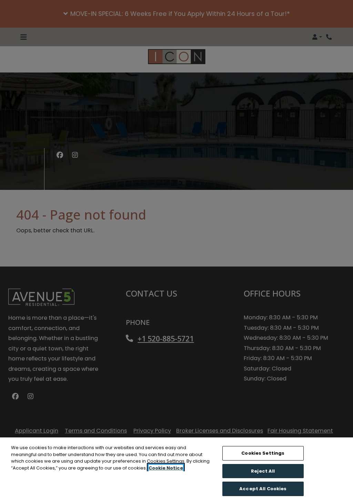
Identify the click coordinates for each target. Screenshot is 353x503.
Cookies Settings (262, 453)
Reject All (263, 471)
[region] (176, 470)
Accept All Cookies (262, 488)
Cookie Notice (166, 468)
